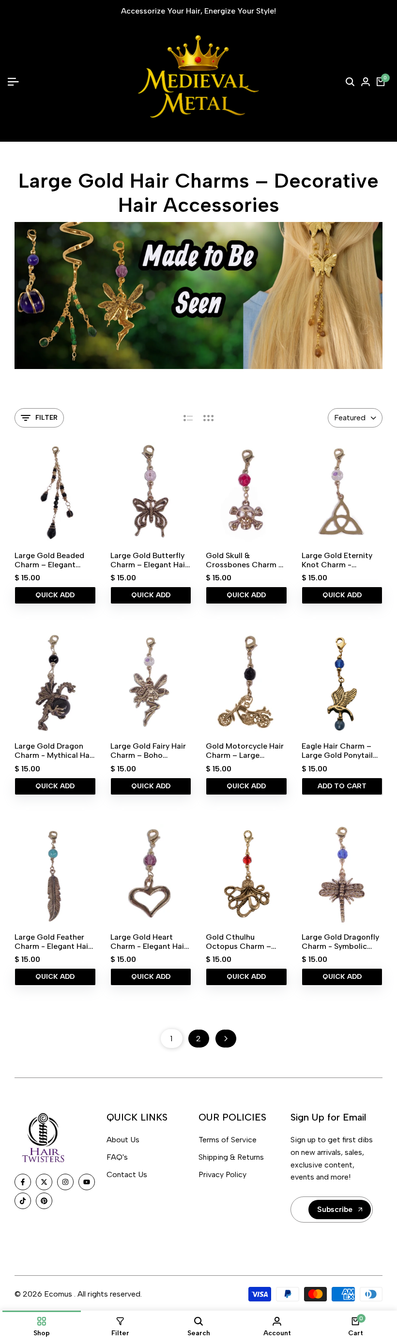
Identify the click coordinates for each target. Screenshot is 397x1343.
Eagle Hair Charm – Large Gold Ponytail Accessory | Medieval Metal (340, 750)
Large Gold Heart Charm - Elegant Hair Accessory (148, 941)
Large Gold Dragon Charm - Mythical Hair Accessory (54, 750)
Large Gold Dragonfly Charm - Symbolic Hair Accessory (340, 941)
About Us (123, 1139)
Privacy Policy (222, 1174)
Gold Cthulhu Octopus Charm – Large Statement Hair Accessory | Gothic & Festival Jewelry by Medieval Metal (244, 941)
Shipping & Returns (231, 1157)
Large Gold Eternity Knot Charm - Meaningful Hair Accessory (337, 560)
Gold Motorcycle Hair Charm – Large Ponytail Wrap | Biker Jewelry (245, 750)
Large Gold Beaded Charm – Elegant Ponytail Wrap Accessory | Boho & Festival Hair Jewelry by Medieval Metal (51, 560)
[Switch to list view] (188, 418)
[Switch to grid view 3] (208, 418)
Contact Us (127, 1174)
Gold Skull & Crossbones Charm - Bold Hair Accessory (244, 560)
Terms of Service (227, 1139)
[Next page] (226, 1038)
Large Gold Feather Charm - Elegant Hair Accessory (53, 941)
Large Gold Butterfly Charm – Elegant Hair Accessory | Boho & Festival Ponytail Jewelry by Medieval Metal (149, 560)
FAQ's (117, 1157)
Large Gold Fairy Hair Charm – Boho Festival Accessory (148, 750)
